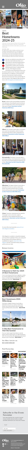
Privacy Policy (17, 447)
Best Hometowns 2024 (8, 342)
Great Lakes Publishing (18, 440)
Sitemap (12, 447)
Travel (4, 30)
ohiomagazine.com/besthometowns (15, 79)
